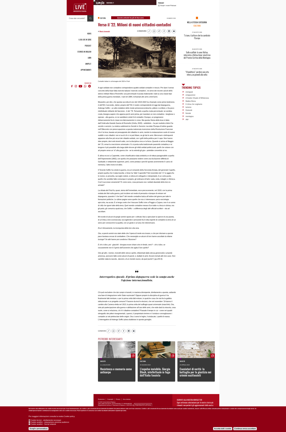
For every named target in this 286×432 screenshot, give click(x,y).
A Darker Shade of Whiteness (197, 98)
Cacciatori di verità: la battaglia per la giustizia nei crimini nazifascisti (195, 372)
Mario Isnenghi (105, 31)
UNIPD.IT (88, 63)
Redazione (101, 399)
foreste (188, 113)
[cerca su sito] (90, 18)
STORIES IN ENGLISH (84, 51)
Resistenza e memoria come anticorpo (116, 370)
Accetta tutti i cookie (222, 429)
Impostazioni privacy (143, 405)
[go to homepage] (80, 7)
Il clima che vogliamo (194, 104)
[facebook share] (164, 31)
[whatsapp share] (154, 31)
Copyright (110, 399)
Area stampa (126, 399)
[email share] (174, 31)
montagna (189, 116)
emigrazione (190, 95)
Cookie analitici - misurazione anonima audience (49, 422)
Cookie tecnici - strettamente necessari (45, 420)
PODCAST (88, 45)
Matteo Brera (191, 101)
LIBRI (89, 57)
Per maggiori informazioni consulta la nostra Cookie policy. (52, 416)
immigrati (189, 92)
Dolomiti (189, 110)
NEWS (89, 33)
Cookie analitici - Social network (43, 424)
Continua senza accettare (245, 429)
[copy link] (149, 31)
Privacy (118, 399)
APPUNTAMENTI (86, 70)
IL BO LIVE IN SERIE (85, 39)
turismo (188, 107)
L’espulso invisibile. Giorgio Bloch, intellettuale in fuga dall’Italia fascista (155, 372)
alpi (187, 119)
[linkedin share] (169, 31)
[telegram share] (159, 31)
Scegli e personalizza (38, 429)
